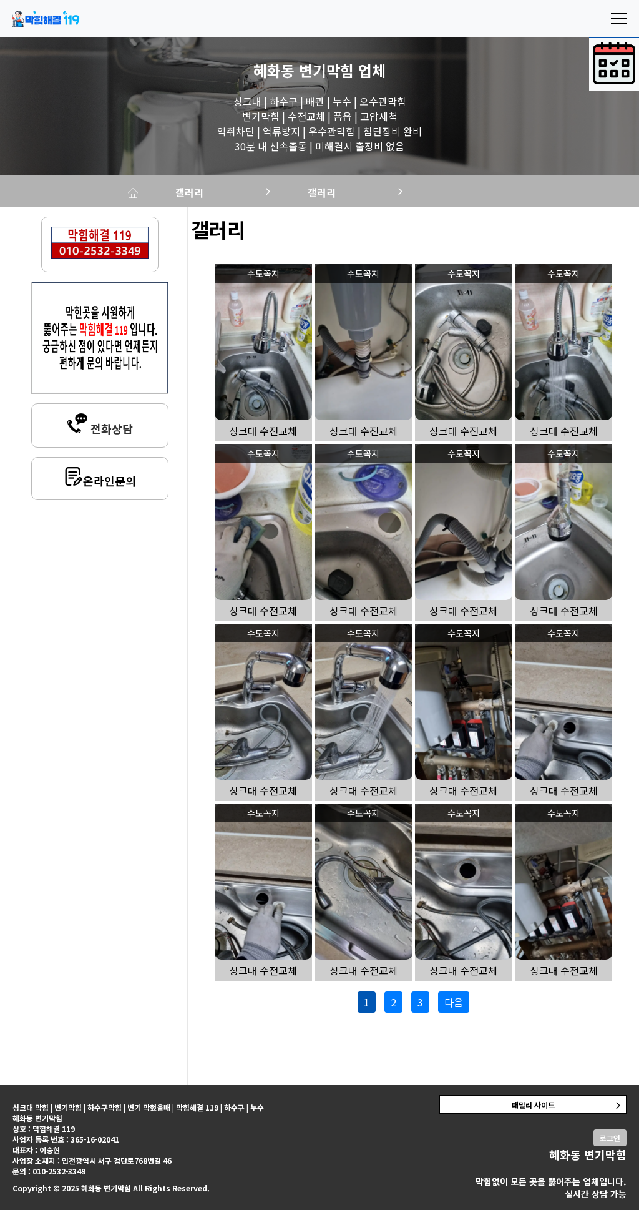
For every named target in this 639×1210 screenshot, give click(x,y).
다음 (453, 1002)
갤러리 (189, 192)
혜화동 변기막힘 (303, 70)
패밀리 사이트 (533, 1104)
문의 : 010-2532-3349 (48, 1171)
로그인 (610, 1138)
